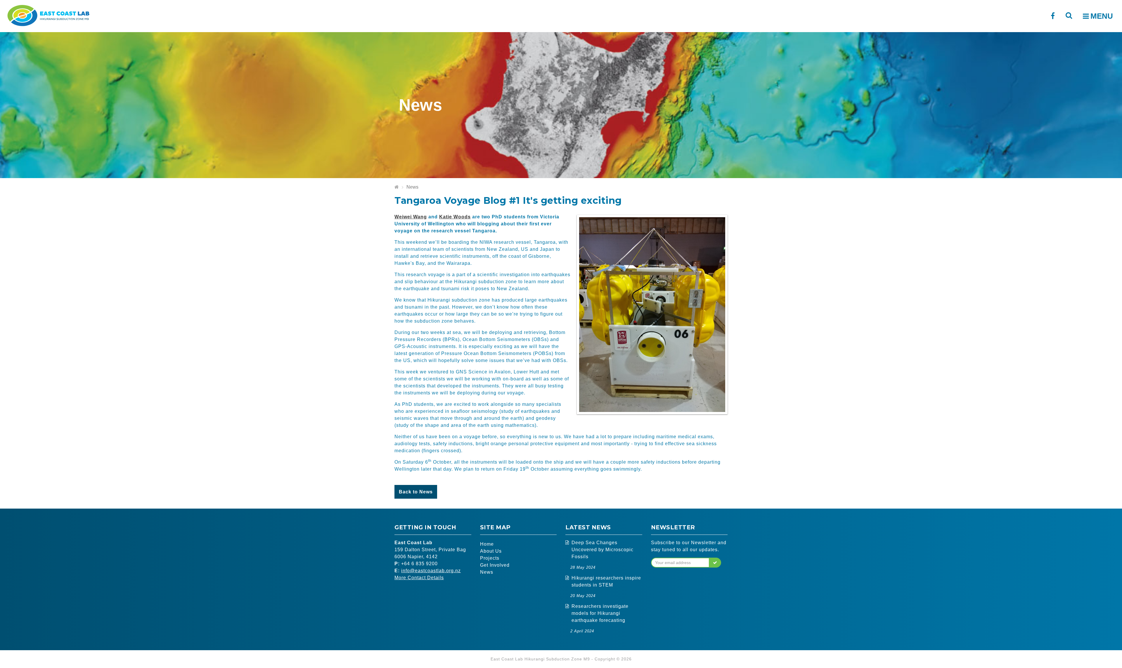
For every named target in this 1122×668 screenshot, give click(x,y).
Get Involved (495, 565)
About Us (491, 551)
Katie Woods (455, 216)
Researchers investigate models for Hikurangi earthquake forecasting (600, 613)
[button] (715, 563)
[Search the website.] (1068, 15)
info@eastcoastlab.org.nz (431, 570)
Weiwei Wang (410, 216)
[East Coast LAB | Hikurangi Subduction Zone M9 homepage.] (48, 14)
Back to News (416, 491)
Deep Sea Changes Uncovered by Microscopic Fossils (602, 549)
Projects (489, 558)
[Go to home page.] (396, 187)
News (412, 187)
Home (487, 544)
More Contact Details (419, 577)
